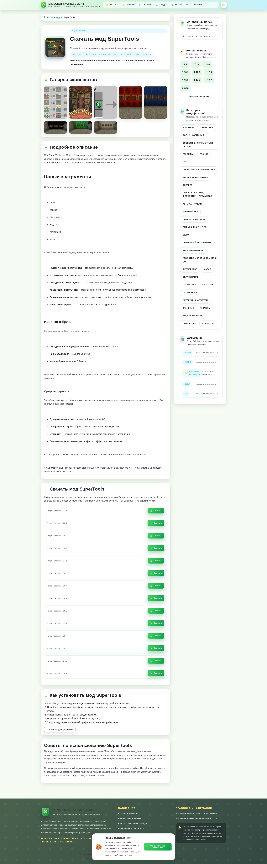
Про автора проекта (131, 829)
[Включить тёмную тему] (224, 5)
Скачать (158, 510)
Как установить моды (132, 824)
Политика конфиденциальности (196, 819)
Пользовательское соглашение (196, 814)
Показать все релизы (200, 96)
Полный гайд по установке (60, 729)
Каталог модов (54, 17)
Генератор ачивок (129, 819)
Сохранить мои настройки (157, 847)
